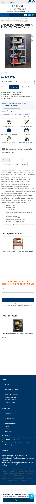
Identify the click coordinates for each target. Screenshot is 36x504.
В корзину (14, 87)
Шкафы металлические (11, 394)
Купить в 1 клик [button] (27, 87)
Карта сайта (8, 431)
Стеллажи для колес (10, 405)
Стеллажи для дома (10, 399)
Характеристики (16, 159)
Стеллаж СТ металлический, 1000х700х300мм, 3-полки (17, 333)
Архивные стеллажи (10, 397)
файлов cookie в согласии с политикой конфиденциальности (18, 495)
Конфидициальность (10, 423)
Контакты (7, 428)
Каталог (7, 384)
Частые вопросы (9, 421)
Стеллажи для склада (11, 387)
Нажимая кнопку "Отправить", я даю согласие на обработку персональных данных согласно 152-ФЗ (19, 304)
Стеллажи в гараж (10, 402)
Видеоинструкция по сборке (10, 164)
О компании (8, 413)
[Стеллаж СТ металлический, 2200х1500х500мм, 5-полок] (18, 50)
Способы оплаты (9, 418)
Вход (3, 2)
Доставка (26, 159)
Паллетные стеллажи (11, 392)
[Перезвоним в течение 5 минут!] (25, 15)
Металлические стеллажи (12, 389)
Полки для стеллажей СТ (11, 105)
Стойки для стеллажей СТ (12, 107)
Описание (5, 159)
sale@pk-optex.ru (13, 445)
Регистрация (11, 2)
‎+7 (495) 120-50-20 (16, 439)
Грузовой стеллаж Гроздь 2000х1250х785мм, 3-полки (18, 251)
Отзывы (24, 164)
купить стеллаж (27, 477)
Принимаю (18, 500)
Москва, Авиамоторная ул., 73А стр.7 (19, 442)
